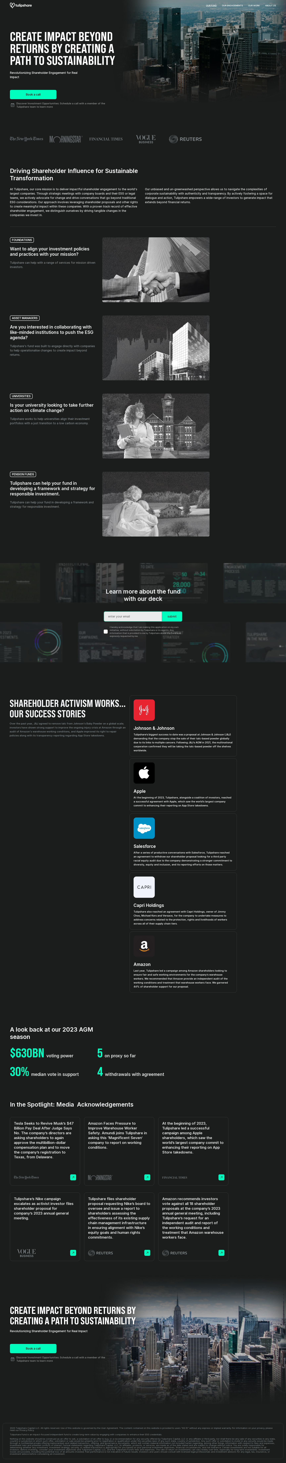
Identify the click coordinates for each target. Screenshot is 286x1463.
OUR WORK (254, 5)
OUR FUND (211, 5)
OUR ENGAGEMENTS (232, 5)
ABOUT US (270, 5)
